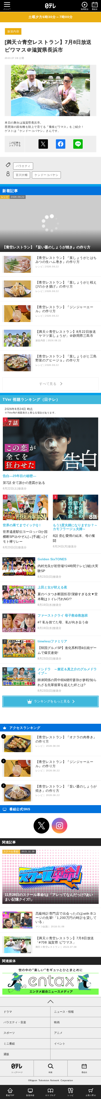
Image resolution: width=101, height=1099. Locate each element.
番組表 (84, 1072)
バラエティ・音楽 (15, 1022)
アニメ (58, 1033)
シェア (60, 144)
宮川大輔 (21, 175)
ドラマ (8, 1011)
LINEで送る (78, 144)
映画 (57, 1022)
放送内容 (13, 31)
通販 (6, 1054)
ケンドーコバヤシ (46, 175)
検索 (50, 1072)
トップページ (17, 1072)
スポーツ (9, 1033)
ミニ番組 (9, 1043)
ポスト (43, 144)
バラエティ (23, 166)
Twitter (42, 826)
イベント (59, 1043)
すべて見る (48, 384)
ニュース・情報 (64, 1011)
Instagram (60, 826)
